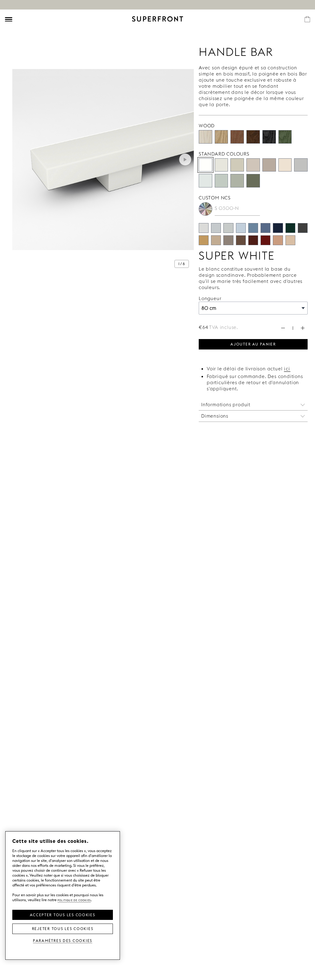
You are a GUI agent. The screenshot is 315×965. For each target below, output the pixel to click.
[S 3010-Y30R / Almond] (216, 240)
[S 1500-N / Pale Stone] (204, 228)
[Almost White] (221, 165)
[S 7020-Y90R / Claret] (253, 240)
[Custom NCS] (205, 209)
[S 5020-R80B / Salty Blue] (265, 228)
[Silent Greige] (269, 165)
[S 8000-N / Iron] (303, 228)
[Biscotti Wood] (221, 137)
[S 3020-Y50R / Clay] (278, 240)
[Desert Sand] (237, 165)
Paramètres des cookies (62, 940)
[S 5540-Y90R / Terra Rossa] (265, 240)
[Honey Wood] (237, 137)
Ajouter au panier (253, 343)
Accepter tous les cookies (62, 914)
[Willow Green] (253, 180)
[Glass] (237, 180)
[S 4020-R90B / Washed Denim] (253, 228)
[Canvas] (285, 165)
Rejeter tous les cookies (63, 928)
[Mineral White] (205, 180)
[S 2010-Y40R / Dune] (290, 240)
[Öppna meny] (8, 19)
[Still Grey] (301, 165)
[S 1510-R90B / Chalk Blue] (241, 228)
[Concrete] (253, 165)
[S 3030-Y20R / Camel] (204, 240)
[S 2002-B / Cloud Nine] (216, 228)
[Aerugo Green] (221, 180)
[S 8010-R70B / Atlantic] (278, 228)
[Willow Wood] (285, 137)
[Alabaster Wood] (205, 137)
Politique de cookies (74, 899)
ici (287, 369)
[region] (62, 895)
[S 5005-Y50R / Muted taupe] (228, 240)
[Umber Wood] (253, 137)
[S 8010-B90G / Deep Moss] (290, 228)
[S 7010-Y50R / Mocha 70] (241, 240)
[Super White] (205, 165)
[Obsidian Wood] (269, 137)
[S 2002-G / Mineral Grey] (228, 228)
